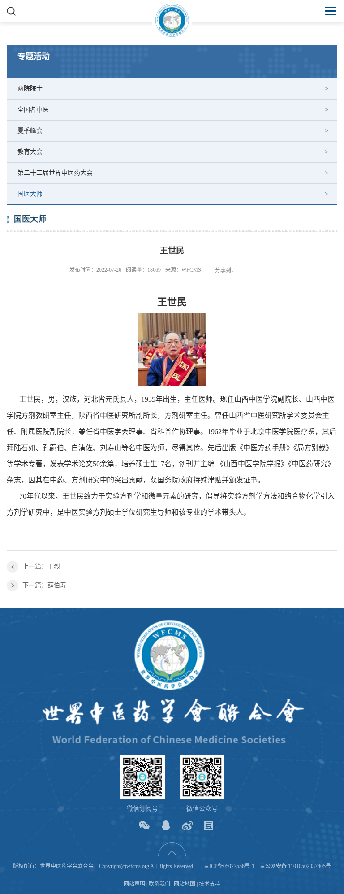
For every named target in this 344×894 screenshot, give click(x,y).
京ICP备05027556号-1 (229, 866)
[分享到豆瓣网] (209, 825)
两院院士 (30, 88)
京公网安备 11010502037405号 (295, 866)
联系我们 (159, 884)
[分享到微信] (144, 825)
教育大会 (30, 151)
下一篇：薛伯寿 (44, 585)
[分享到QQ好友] (166, 825)
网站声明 (134, 884)
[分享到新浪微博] (187, 825)
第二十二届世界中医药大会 (55, 172)
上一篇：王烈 (41, 566)
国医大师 (30, 194)
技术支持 (209, 884)
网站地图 (184, 884)
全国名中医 (33, 109)
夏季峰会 (30, 130)
